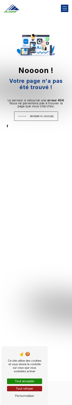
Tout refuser (24, 388)
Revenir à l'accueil (42, 116)
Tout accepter (25, 381)
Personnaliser (24, 396)
